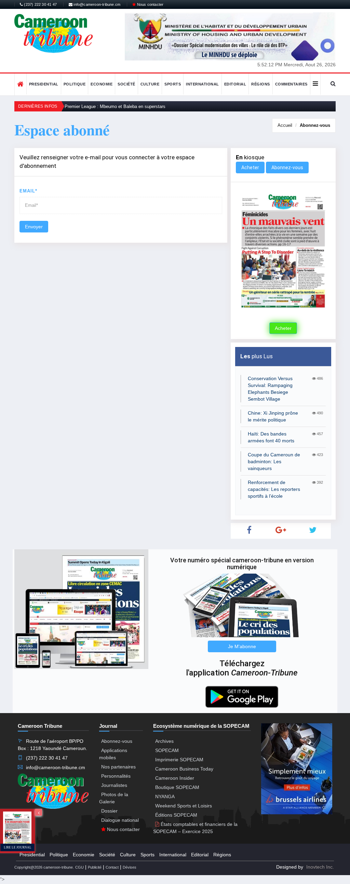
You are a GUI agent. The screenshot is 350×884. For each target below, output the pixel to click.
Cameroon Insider (174, 778)
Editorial (235, 84)
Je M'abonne (242, 646)
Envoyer (34, 226)
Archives (164, 741)
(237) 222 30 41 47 (40, 4)
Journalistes (114, 785)
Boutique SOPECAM (177, 787)
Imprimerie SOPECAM (179, 759)
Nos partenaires (118, 766)
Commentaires (291, 84)
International (202, 84)
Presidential (43, 84)
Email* (28, 190)
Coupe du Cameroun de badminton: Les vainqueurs (274, 461)
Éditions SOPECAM (176, 815)
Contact (112, 867)
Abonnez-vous (315, 125)
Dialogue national (120, 820)
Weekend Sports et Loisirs (183, 805)
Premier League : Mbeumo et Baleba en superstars (115, 106)
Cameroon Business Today (184, 769)
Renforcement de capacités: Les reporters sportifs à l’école (274, 489)
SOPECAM (167, 750)
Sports (172, 84)
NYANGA (165, 796)
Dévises (129, 867)
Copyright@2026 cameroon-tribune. (44, 867)
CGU (79, 867)
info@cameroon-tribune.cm (96, 4)
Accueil (285, 125)
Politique (75, 84)
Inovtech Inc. (320, 867)
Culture (150, 84)
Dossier (109, 811)
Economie (101, 84)
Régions (260, 84)
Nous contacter (149, 4)
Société (126, 84)
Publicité (95, 867)
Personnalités (116, 776)
